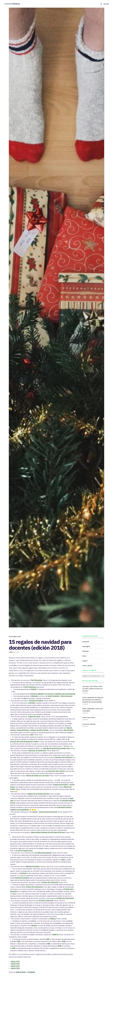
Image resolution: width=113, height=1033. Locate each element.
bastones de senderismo (64, 757)
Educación (85, 642)
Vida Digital (86, 646)
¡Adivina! (33, 730)
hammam (23, 873)
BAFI (32, 735)
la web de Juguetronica (24, 851)
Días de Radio (68, 730)
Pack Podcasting (36, 680)
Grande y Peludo (42, 730)
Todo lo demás (87, 665)
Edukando (34, 696)
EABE (47, 939)
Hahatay (53, 919)
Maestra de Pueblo (61, 785)
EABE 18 (55, 934)
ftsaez (11, 652)
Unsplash (31, 972)
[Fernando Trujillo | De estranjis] (12, 4)
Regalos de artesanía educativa (38, 794)
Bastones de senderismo (37, 750)
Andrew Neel (21, 972)
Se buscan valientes (89, 724)
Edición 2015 (15, 966)
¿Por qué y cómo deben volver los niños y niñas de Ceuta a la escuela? (92, 689)
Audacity (34, 689)
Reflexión (85, 651)
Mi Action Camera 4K (46, 900)
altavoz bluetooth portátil (48, 812)
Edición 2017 (15, 961)
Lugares (85, 661)
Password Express (23, 730)
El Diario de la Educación (50, 882)
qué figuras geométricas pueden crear (56, 748)
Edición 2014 (15, 968)
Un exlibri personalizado (43, 853)
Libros (84, 656)
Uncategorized (15, 636)
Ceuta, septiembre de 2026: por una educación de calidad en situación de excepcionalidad (92, 700)
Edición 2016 (15, 964)
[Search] (101, 4)
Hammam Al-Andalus (32, 866)
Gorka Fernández (53, 696)
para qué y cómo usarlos (56, 771)
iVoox (25, 698)
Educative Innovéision (36, 701)
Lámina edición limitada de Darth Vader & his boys (48, 832)
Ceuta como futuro (88, 717)
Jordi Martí (31, 703)
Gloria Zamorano (66, 696)
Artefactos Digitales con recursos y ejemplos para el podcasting (52, 694)
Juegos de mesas (34, 716)
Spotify (35, 812)
